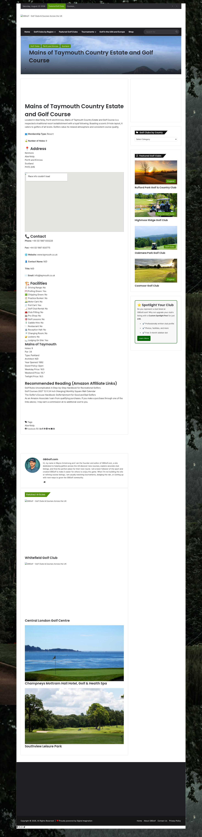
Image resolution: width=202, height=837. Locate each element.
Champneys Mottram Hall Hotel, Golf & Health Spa (66, 683)
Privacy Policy (175, 821)
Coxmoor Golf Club (75, 6)
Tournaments (87, 32)
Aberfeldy (29, 425)
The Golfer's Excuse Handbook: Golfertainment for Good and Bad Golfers (60, 395)
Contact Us (162, 821)
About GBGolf (150, 821)
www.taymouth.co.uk (47, 254)
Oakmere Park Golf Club (150, 253)
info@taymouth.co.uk (44, 275)
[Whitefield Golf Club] (74, 528)
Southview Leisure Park (43, 746)
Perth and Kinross (50, 46)
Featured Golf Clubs (68, 32)
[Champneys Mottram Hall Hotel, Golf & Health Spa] (74, 653)
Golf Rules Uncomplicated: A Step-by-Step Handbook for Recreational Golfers (63, 387)
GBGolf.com (50, 459)
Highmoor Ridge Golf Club (151, 220)
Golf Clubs (35, 46)
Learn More (144, 338)
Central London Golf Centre (47, 620)
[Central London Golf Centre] (74, 590)
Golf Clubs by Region (44, 32)
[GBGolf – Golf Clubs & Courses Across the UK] (41, 15)
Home (27, 32)
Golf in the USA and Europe (112, 32)
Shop (131, 32)
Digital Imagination (84, 821)
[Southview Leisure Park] (74, 716)
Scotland (65, 46)
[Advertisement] (128, 18)
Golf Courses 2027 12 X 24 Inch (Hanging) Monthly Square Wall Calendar (60, 391)
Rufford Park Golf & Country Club (155, 187)
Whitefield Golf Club (41, 558)
